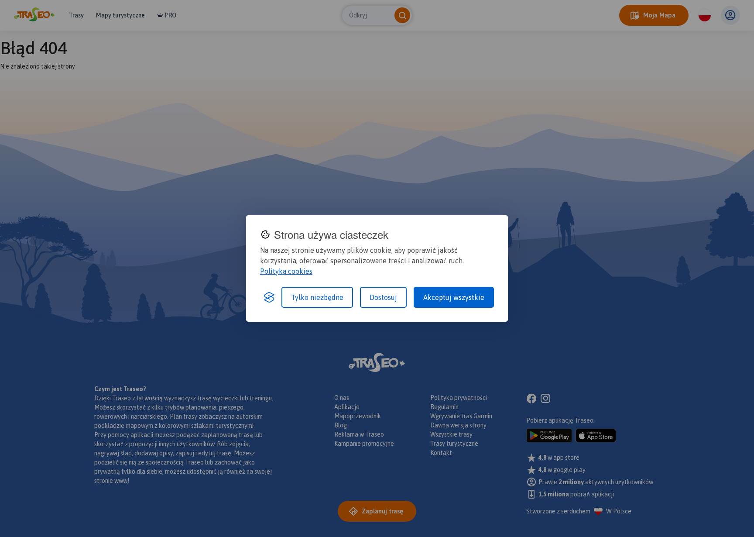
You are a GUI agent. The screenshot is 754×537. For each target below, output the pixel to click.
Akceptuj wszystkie (453, 297)
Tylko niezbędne (317, 297)
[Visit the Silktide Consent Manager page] (269, 297)
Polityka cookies (286, 271)
